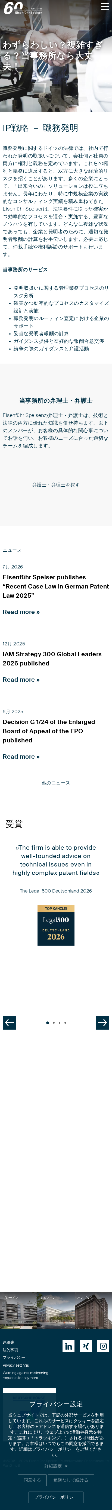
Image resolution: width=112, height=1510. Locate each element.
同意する (32, 1480)
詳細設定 (53, 1466)
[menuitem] (68, 1346)
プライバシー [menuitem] (14, 1358)
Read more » (21, 612)
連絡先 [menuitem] (8, 1342)
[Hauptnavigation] (105, 7)
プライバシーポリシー (56, 1497)
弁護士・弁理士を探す (56, 485)
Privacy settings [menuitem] (16, 1365)
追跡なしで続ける (71, 1480)
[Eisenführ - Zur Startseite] (23, 8)
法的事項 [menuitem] (10, 1350)
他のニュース (56, 783)
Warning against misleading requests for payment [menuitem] (25, 1375)
